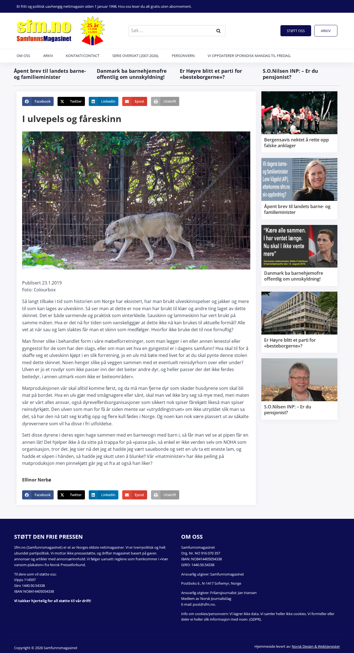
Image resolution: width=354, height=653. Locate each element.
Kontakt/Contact (82, 55)
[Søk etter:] (177, 30)
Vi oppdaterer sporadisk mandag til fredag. (249, 55)
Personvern (183, 55)
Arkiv (326, 30)
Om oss (23, 55)
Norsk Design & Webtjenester (316, 646)
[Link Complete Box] (299, 121)
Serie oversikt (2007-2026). (135, 55)
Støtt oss (296, 30)
